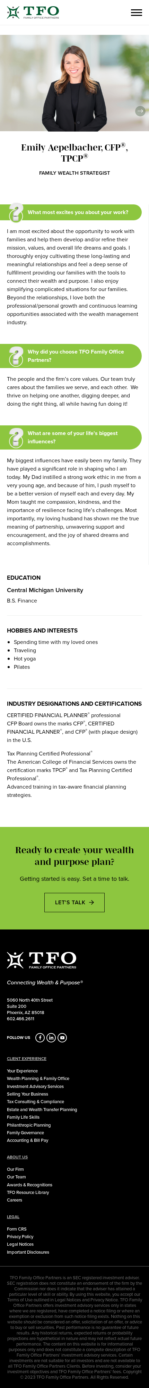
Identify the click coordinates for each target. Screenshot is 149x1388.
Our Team (16, 1176)
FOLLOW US (18, 1037)
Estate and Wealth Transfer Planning (42, 1109)
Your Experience (22, 1070)
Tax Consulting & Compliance (35, 1101)
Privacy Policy (20, 1236)
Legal (13, 1216)
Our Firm (15, 1169)
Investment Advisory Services (35, 1086)
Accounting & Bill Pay (27, 1140)
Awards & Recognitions (29, 1184)
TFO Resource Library (28, 1192)
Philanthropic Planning (29, 1125)
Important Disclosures (28, 1252)
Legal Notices (20, 1244)
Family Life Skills (23, 1117)
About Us (17, 1157)
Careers (14, 1200)
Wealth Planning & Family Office (38, 1078)
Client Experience (26, 1058)
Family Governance (25, 1132)
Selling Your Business (27, 1094)
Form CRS (17, 1229)
